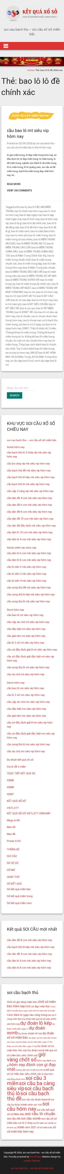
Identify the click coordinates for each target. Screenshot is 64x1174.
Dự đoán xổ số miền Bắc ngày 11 (34, 1042)
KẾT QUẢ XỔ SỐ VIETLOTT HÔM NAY (28, 813)
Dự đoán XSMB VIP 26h (30, 1033)
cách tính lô (33, 1010)
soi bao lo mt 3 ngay (30, 324)
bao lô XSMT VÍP (24, 312)
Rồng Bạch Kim (18, 1079)
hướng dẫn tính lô (24, 1070)
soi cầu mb (13, 1118)
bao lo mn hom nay (46, 292)
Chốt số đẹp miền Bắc (37, 1006)
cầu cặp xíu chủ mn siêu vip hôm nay (28, 702)
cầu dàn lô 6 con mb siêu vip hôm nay (29, 553)
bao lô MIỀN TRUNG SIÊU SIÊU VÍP (24, 271)
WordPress (35, 1156)
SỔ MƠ (11, 870)
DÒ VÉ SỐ (12, 863)
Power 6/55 (13, 841)
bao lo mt (11, 296)
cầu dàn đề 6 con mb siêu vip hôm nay (29, 504)
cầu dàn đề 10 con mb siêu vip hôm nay (30, 518)
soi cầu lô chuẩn (40, 1113)
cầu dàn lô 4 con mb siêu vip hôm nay (29, 539)
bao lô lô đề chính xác (34, 223)
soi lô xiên (38, 1123)
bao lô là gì (16, 223)
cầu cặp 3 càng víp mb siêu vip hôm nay (30, 491)
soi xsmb (49, 1123)
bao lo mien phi (18, 235)
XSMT (10, 794)
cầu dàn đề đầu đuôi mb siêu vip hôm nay (31, 525)
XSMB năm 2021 (26, 1127)
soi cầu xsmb (31, 1118)
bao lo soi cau (27, 308)
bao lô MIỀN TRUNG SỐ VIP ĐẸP (39, 275)
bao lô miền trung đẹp (30, 263)
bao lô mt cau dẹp (21, 300)
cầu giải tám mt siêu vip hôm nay (26, 636)
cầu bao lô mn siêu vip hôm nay (25, 688)
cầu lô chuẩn (23, 316)
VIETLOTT (13, 808)
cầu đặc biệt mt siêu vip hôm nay (26, 629)
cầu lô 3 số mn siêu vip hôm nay (26, 695)
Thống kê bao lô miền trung (21, 332)
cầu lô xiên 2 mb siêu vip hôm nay (26, 567)
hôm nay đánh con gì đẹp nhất (31, 1067)
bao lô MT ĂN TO (26, 296)
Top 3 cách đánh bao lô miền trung (35, 348)
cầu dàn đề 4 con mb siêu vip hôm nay (29, 498)
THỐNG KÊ (13, 849)
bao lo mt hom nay (42, 300)
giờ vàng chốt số (26, 1057)
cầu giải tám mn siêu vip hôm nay (26, 715)
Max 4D (11, 834)
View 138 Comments (19, 190)
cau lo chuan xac (32, 320)
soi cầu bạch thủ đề (28, 1096)
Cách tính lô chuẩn (47, 1011)
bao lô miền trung (38, 235)
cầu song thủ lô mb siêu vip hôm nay (28, 601)
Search (14, 395)
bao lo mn (29, 292)
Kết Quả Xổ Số (39, 1070)
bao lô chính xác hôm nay (28, 211)
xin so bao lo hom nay (17, 352)
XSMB (10, 780)
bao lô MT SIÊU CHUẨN (35, 304)
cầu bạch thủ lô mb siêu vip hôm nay (28, 484)
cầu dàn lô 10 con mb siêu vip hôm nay (29, 532)
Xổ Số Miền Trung (21, 356)
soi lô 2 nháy (25, 1123)
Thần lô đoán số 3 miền (43, 328)
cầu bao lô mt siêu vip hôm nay (25, 615)
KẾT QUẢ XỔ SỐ (16, 801)
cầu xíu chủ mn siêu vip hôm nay (26, 751)
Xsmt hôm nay (43, 147)
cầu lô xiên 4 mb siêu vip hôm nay (26, 580)
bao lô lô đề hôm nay (31, 227)
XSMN (10, 787)
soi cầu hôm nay (28, 1106)
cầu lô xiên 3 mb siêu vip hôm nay (26, 573)
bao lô (23, 207)
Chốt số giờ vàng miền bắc (22, 1002)
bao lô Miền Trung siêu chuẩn (39, 267)
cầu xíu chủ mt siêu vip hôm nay (25, 674)
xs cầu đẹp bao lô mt (21, 360)
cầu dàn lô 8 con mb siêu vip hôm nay (29, 560)
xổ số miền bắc (44, 1127)
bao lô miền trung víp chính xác (33, 283)
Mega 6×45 (13, 820)
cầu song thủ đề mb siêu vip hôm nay (29, 587)
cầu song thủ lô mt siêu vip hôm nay (28, 667)
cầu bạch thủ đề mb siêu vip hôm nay (28, 470)
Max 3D (11, 827)
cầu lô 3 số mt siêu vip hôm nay (25, 642)
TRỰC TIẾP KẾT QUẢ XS (21, 773)
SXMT (25, 328)
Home (30, 70)
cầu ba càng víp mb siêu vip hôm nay (28, 463)
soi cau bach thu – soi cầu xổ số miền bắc (32, 440)
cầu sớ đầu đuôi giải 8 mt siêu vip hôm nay (32, 649)
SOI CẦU (12, 856)
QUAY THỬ (13, 877)
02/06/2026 (25, 143)
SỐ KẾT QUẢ (14, 883)
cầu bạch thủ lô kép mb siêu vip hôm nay (30, 477)
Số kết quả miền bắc (19, 889)
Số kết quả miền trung (20, 896)
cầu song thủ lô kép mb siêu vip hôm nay (31, 594)
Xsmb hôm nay (16, 447)
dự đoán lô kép (36, 1023)
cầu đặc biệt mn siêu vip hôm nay (26, 708)
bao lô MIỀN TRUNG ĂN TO (31, 243)
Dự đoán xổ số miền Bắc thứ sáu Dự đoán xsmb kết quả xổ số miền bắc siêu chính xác (32, 1051)
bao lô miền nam (20, 231)
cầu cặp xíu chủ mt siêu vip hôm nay (28, 622)
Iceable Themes (32, 1160)
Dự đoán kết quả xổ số (20, 759)
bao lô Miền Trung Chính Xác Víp (28, 255)
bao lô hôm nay (31, 219)
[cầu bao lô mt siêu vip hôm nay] (32, 119)
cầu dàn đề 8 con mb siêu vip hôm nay (29, 511)
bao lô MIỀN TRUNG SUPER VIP (22, 279)
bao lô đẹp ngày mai (30, 215)
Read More (14, 184)
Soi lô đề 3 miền (16, 766)
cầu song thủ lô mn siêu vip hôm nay (28, 744)
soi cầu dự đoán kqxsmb (36, 1099)
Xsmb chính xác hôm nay (21, 547)
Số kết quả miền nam (19, 903)
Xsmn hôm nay (16, 682)
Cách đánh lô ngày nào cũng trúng (27, 1015)
